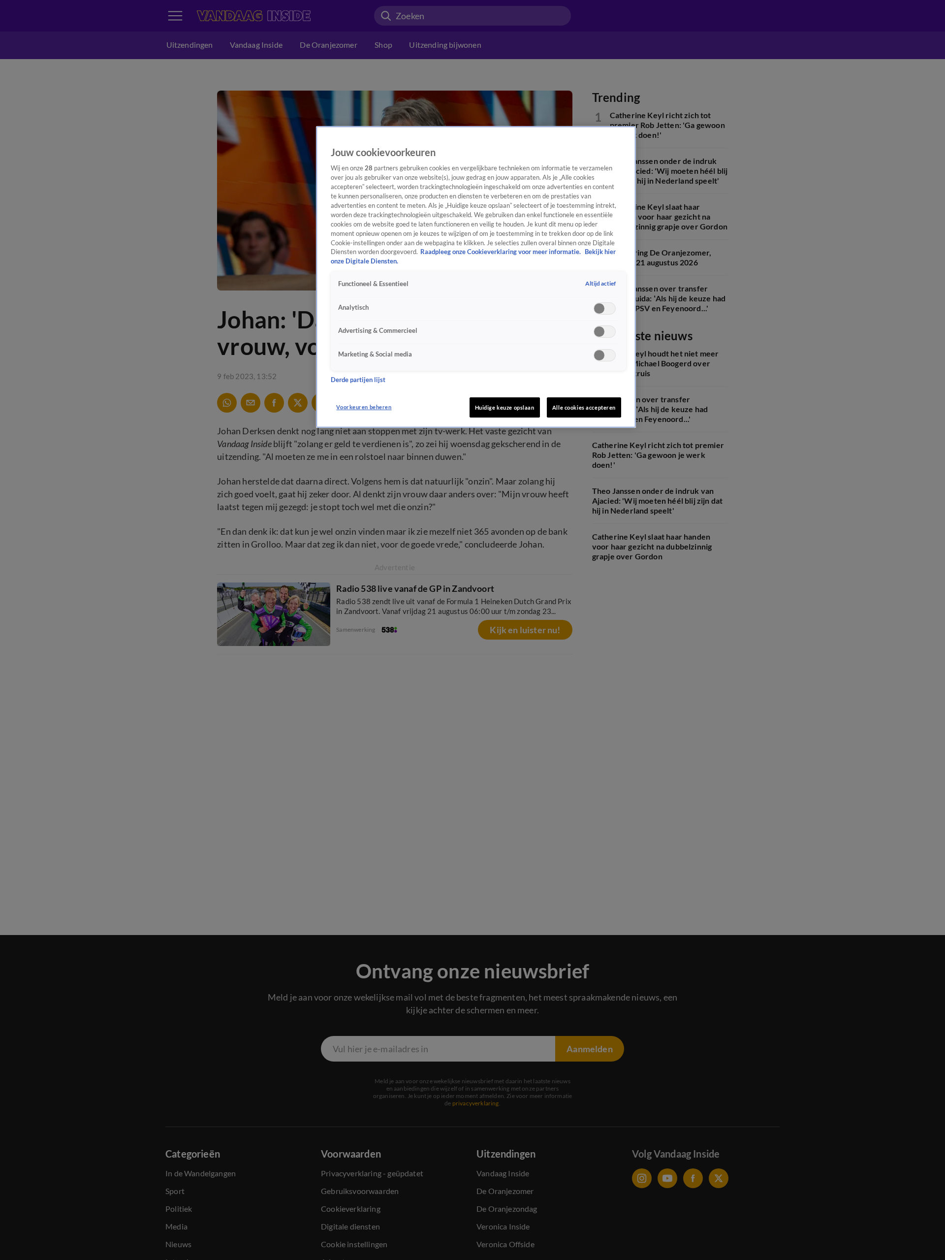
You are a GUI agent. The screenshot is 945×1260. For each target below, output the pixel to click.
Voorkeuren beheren (363, 407)
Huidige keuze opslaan (505, 407)
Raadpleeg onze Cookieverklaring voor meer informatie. (501, 252)
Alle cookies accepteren (584, 407)
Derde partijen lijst (358, 380)
